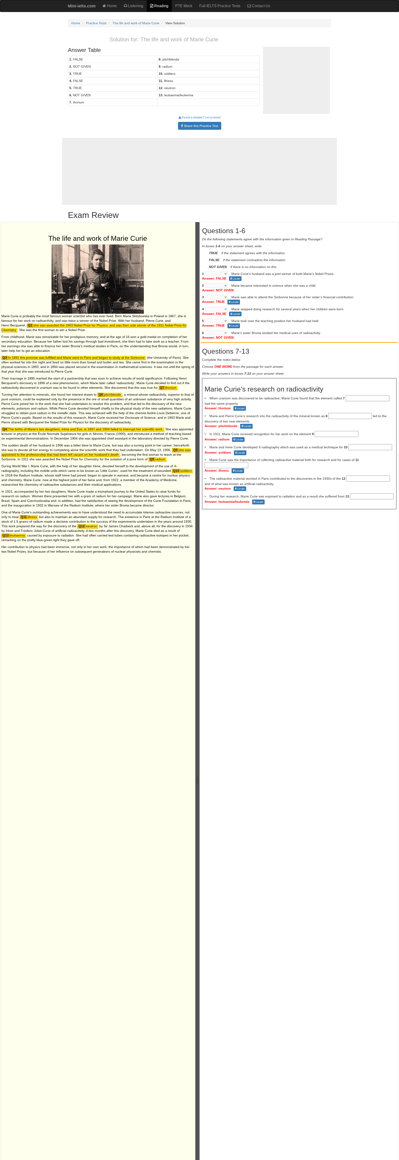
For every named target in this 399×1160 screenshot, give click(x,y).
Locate (236, 278)
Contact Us (260, 6)
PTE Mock (183, 6)
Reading (160, 6)
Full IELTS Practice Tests (219, 6)
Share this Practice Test (200, 126)
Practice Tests (96, 23)
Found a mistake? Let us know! (201, 117)
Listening (135, 6)
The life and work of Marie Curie (135, 23)
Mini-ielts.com (82, 6)
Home (111, 6)
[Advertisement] (199, 171)
